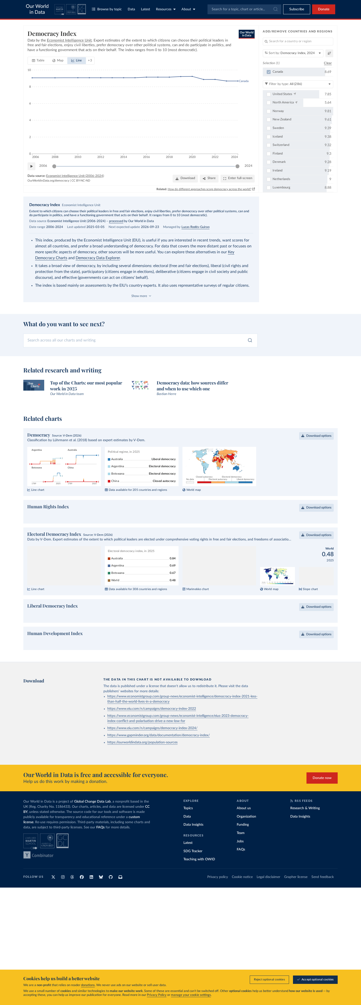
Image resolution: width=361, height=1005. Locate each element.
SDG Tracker (192, 867)
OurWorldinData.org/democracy (48, 180)
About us (244, 824)
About (186, 9)
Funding (243, 840)
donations (88, 985)
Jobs (240, 857)
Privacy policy (217, 892)
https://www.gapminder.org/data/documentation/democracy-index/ (158, 751)
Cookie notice (242, 892)
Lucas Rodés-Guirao (195, 227)
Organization (246, 832)
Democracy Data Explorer (98, 258)
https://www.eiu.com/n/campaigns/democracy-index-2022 (151, 724)
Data (131, 9)
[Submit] (275, 9)
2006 (43, 166)
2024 (248, 166)
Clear (328, 63)
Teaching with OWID (199, 875)
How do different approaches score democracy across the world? (209, 189)
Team (241, 848)
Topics (188, 824)
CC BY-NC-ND (80, 180)
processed (116, 221)
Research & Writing (305, 824)
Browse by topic (109, 9)
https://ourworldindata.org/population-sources (142, 758)
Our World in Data (37, 9)
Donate (323, 9)
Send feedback (322, 892)
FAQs (100, 843)
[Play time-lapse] (31, 166)
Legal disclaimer (268, 892)
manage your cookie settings (191, 995)
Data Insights (193, 840)
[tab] (38, 60)
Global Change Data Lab (92, 817)
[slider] (54, 166)
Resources (163, 9)
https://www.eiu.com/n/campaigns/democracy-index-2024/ (152, 744)
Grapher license (295, 892)
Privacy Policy (157, 995)
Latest (145, 9)
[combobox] (244, 9)
